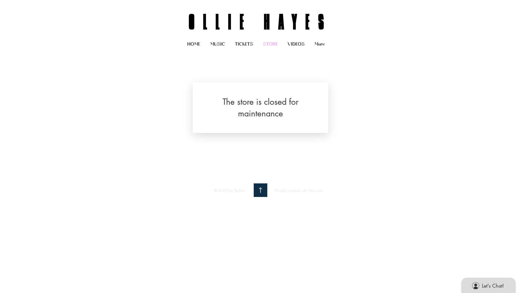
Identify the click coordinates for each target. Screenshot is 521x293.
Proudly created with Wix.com (299, 190)
